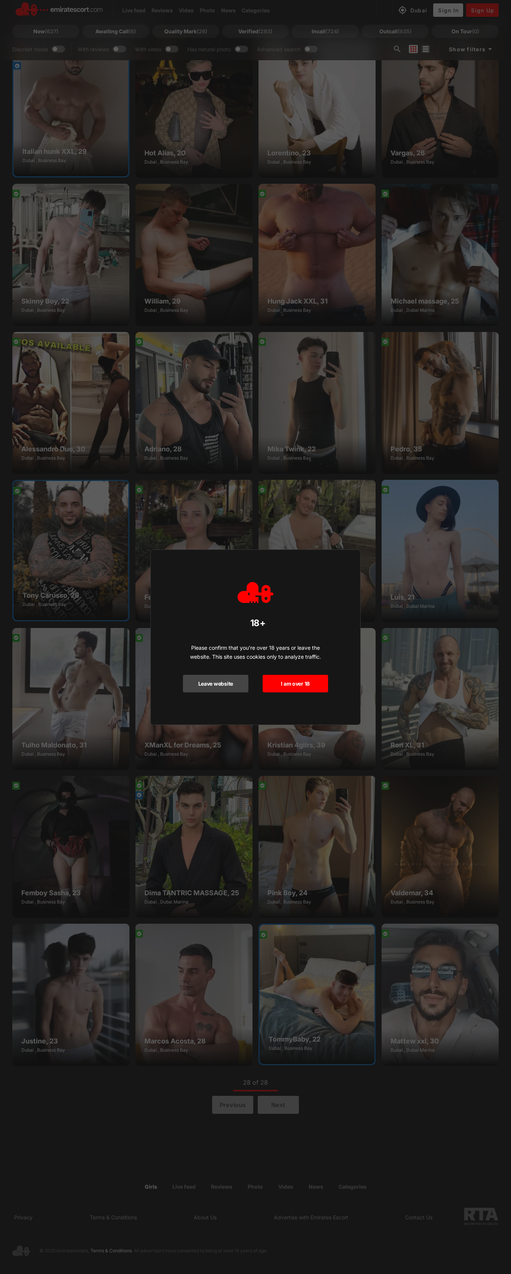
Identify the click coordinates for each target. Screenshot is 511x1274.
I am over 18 (295, 683)
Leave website (215, 683)
